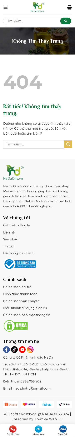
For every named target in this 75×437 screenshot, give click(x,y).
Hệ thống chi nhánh (18, 253)
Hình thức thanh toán (20, 294)
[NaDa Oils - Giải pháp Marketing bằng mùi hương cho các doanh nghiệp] (37, 7)
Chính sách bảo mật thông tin (26, 315)
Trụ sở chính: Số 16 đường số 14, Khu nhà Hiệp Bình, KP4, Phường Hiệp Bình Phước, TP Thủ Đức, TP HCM (36, 369)
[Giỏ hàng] (69, 7)
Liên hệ (9, 232)
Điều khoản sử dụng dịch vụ (25, 308)
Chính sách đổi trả (17, 287)
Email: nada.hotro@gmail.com (27, 388)
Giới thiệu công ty (16, 225)
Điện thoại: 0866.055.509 (22, 381)
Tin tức (8, 246)
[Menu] (5, 7)
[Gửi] (68, 144)
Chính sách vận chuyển (21, 301)
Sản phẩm (11, 239)
